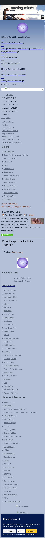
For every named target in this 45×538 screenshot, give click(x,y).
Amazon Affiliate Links (22, 278)
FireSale (5, 125)
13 (16, 105)
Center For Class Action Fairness (16, 155)
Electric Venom (17, 252)
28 (2, 114)
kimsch (31, 215)
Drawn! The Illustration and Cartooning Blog (20, 412)
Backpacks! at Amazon (22, 281)
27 (16, 111)
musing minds (22, 8)
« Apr (3, 118)
